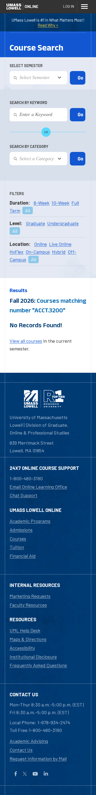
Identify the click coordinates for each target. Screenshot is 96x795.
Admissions (21, 530)
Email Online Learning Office (38, 487)
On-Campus (38, 252)
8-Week (41, 203)
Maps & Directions (28, 639)
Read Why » (48, 24)
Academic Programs (30, 521)
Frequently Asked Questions (38, 665)
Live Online (60, 244)
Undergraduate (63, 223)
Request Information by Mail (38, 758)
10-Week (60, 203)
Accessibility (22, 648)
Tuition (17, 547)
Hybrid (59, 252)
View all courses (26, 341)
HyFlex (16, 252)
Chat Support (23, 495)
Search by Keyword (28, 102)
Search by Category (29, 146)
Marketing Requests (30, 596)
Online (40, 244)
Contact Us (21, 750)
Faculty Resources (28, 605)
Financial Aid (23, 556)
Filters (17, 193)
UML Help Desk (25, 630)
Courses (18, 538)
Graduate (35, 223)
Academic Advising (29, 741)
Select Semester (26, 65)
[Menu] (84, 6)
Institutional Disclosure (33, 657)
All (27, 210)
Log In (68, 6)
